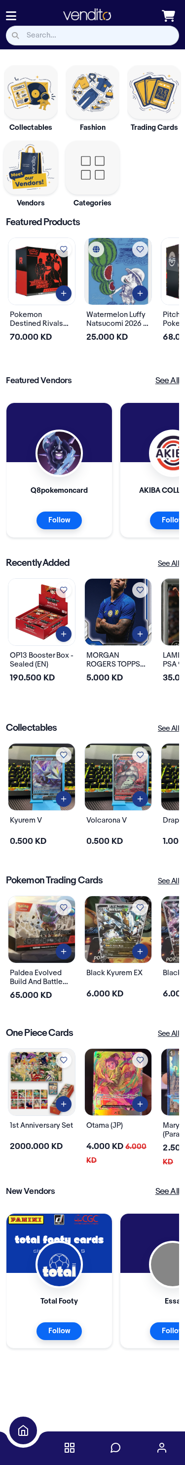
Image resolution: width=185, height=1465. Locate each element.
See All (167, 381)
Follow (59, 520)
